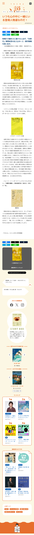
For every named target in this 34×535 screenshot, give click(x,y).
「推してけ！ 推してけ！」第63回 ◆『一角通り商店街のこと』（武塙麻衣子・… (10, 469)
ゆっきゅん (19, 512)
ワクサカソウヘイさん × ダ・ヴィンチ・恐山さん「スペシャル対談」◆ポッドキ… (10, 440)
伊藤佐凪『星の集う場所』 (23, 467)
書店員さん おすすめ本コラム (22, 11)
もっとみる (16, 391)
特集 (6, 437)
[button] (9, 354)
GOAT (6, 509)
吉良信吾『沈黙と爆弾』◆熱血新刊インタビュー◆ (10, 493)
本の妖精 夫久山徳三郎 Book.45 (13, 289)
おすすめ (11, 11)
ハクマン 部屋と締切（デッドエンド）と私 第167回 (23, 440)
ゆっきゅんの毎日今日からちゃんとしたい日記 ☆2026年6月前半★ (23, 416)
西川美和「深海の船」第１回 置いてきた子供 (23, 492)
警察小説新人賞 (24, 509)
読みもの (20, 413)
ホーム (4, 11)
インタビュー (8, 413)
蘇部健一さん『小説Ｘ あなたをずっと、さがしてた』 (16, 281)
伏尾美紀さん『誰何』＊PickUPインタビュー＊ (10, 416)
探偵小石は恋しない (9, 512)
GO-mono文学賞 (14, 509)
